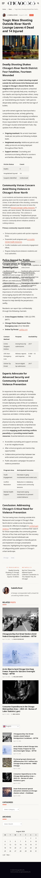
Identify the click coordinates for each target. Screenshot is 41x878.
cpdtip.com (23, 329)
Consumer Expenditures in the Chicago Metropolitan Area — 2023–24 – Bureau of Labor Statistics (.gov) (19, 708)
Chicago (6, 558)
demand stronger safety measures (23, 208)
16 (31, 845)
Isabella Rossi (13, 15)
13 (15, 845)
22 (25, 848)
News (31, 15)
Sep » (8, 855)
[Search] (38, 3)
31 (36, 851)
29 (25, 851)
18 (5, 848)
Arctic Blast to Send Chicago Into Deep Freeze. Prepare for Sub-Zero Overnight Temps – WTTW (18, 671)
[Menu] (3, 3)
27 (15, 851)
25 (5, 851)
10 (36, 841)
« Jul (3, 855)
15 (25, 845)
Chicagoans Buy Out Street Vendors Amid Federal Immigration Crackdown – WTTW (19, 635)
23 (31, 848)
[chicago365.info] (21, 3)
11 (5, 845)
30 (31, 851)
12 (10, 845)
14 (20, 845)
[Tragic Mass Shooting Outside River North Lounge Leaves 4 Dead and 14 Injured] (20, 47)
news (12, 558)
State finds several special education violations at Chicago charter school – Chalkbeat (25, 791)
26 (10, 851)
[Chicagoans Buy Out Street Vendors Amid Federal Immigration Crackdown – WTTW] (20, 619)
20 (15, 848)
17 (36, 845)
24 (36, 848)
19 (10, 848)
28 (20, 851)
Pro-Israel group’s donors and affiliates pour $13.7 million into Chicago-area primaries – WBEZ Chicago (25, 762)
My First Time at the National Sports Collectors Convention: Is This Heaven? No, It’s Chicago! (30, 574)
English (8, 726)
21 (20, 848)
